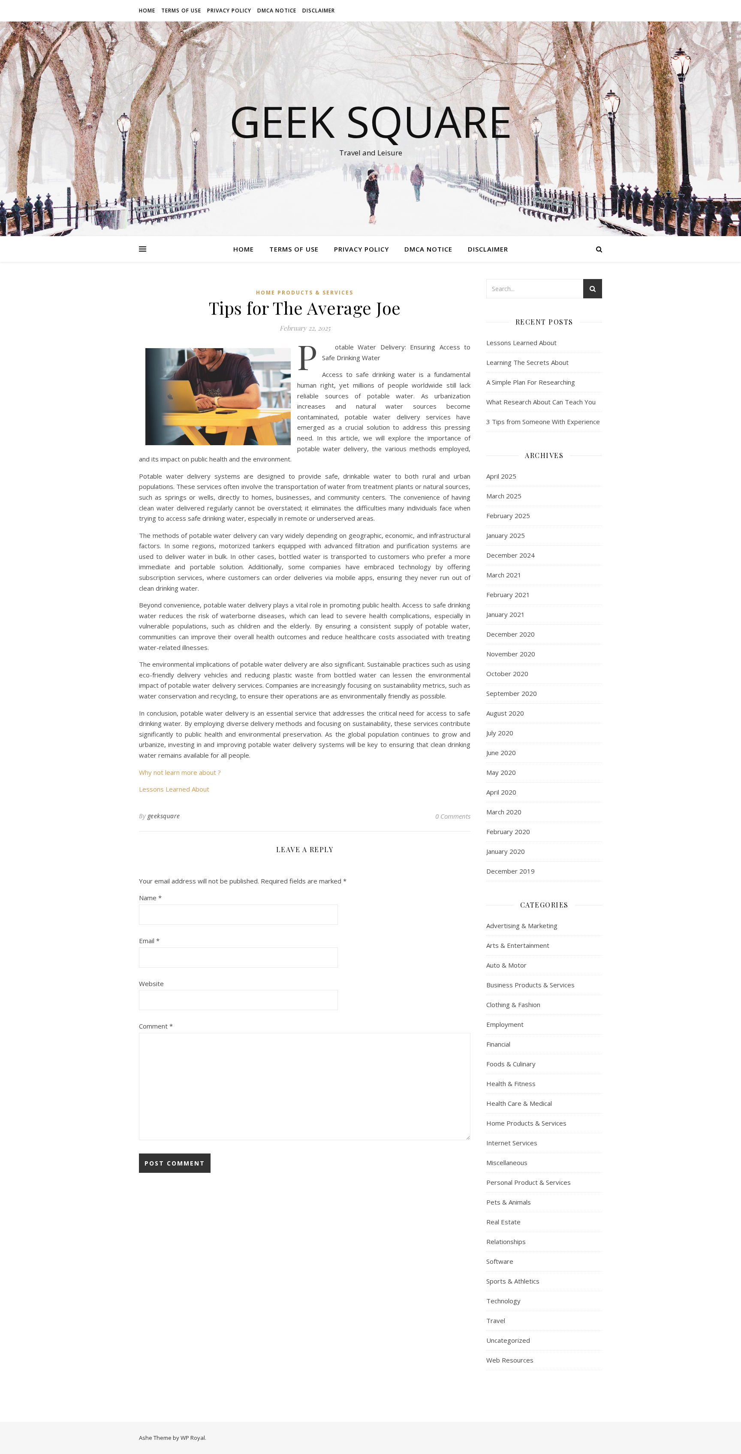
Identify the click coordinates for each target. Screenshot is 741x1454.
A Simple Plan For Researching (530, 382)
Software (499, 1261)
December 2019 (510, 871)
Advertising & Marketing (521, 925)
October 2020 (507, 673)
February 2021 (508, 594)
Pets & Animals (508, 1202)
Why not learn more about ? (180, 772)
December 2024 (510, 555)
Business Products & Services (530, 984)
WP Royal (193, 1438)
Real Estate (503, 1221)
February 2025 (508, 515)
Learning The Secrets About (527, 362)
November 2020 (510, 654)
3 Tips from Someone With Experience (543, 421)
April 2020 (501, 792)
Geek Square (370, 121)
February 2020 (508, 831)
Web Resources (509, 1360)
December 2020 (510, 634)
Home (147, 10)
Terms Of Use (181, 10)
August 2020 (505, 713)
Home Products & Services (304, 292)
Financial (498, 1044)
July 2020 (499, 733)
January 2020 (505, 851)
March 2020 (503, 811)
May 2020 (501, 772)
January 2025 (505, 535)
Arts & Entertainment (517, 945)
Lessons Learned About (174, 789)
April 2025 (501, 476)
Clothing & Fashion (513, 1004)
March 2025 (503, 496)
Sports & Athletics (512, 1281)
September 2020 (511, 693)
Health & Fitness (511, 1083)
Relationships (506, 1241)
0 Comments (452, 816)
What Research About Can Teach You (541, 402)
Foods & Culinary (511, 1063)
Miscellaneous (506, 1162)
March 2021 (503, 575)
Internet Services (511, 1142)
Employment (505, 1024)
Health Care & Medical (519, 1103)
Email (149, 940)
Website (151, 983)
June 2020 (501, 752)
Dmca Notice (276, 10)
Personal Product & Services (528, 1182)
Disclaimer (318, 10)
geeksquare (164, 816)
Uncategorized (508, 1340)
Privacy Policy (229, 10)
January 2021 (505, 614)
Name (150, 897)
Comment (156, 1026)
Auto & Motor (506, 965)
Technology (503, 1300)
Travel (495, 1320)
